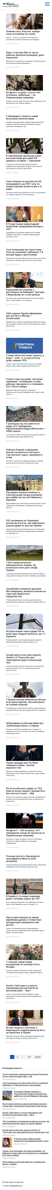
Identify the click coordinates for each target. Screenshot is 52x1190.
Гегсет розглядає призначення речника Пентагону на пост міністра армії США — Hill (25, 1075)
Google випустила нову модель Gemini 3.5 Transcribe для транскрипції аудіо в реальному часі (25, 1131)
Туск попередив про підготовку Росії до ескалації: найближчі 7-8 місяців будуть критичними (25, 1084)
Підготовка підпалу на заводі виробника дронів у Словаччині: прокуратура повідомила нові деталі (24, 1105)
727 (29, 1057)
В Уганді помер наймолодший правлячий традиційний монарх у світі (31, 1140)
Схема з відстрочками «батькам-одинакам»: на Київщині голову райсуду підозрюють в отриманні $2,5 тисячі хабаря (25, 1153)
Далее (37, 1057)
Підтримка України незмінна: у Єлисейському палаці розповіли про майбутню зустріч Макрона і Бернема (31, 1094)
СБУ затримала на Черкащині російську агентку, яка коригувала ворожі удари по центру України (25, 1122)
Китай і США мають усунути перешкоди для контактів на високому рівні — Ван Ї (22, 1114)
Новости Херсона (12, 43)
